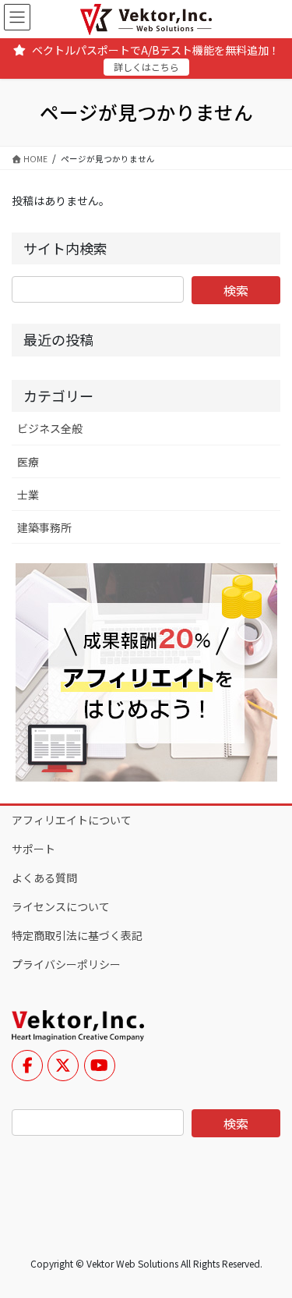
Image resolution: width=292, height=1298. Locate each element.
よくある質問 (44, 877)
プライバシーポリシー (66, 964)
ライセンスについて (61, 906)
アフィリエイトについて (72, 820)
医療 (28, 462)
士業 (28, 494)
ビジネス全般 (50, 428)
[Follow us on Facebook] (27, 1065)
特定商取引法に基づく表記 (77, 935)
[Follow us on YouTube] (99, 1065)
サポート (33, 848)
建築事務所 (44, 527)
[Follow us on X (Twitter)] (63, 1065)
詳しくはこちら (146, 66)
